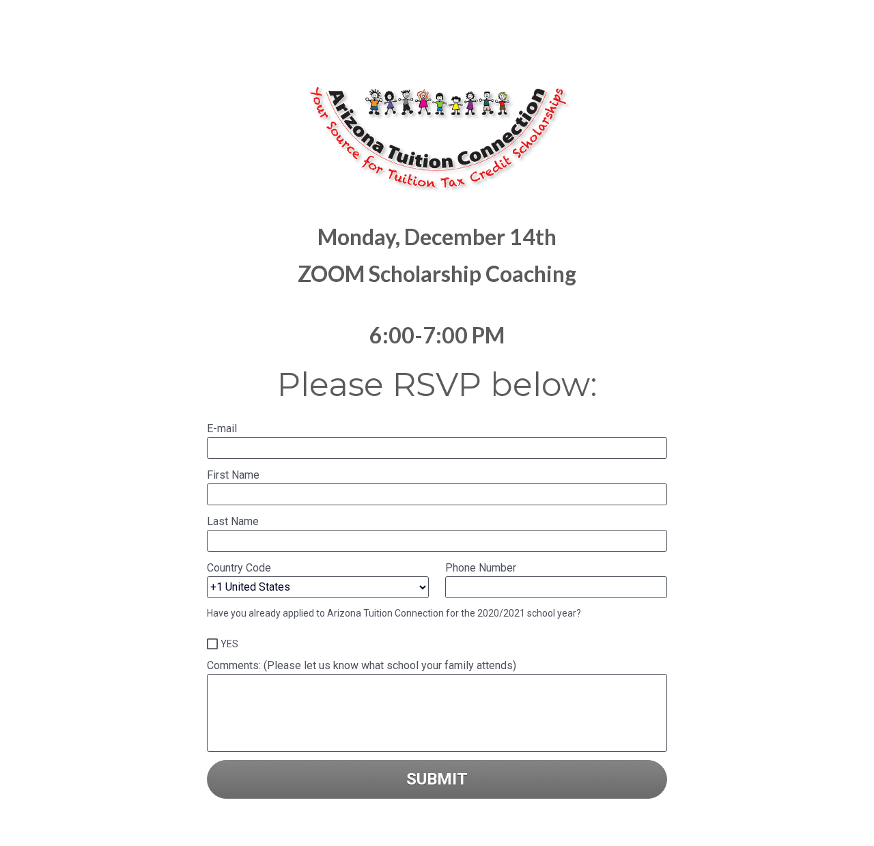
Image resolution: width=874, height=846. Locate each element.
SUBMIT (437, 779)
